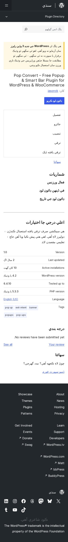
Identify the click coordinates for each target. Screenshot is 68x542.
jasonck (53, 91)
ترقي (57, 143)
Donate (25, 438)
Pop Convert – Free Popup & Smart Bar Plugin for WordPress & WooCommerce (36, 80)
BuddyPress (54, 476)
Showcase (25, 394)
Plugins (27, 407)
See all (8, 344)
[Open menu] (6, 5)
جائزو (57, 124)
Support (59, 432)
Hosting (59, 407)
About (60, 394)
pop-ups (21, 315)
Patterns (26, 413)
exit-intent (21, 307)
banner (33, 307)
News (60, 401)
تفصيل (57, 115)
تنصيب (57, 133)
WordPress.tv (53, 444)
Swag (26, 444)
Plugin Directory (54, 16)
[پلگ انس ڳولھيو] (26, 29)
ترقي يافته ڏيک (51, 152)
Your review (56, 344)
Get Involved (23, 425)
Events (27, 432)
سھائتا (57, 162)
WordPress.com (52, 456)
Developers (56, 438)
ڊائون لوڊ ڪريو (54, 100)
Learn (60, 425)
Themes (27, 401)
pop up (9, 307)
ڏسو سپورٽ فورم (53, 371)
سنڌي (52, 492)
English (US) (11, 299)
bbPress (57, 469)
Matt (59, 463)
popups (9, 315)
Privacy (59, 413)
